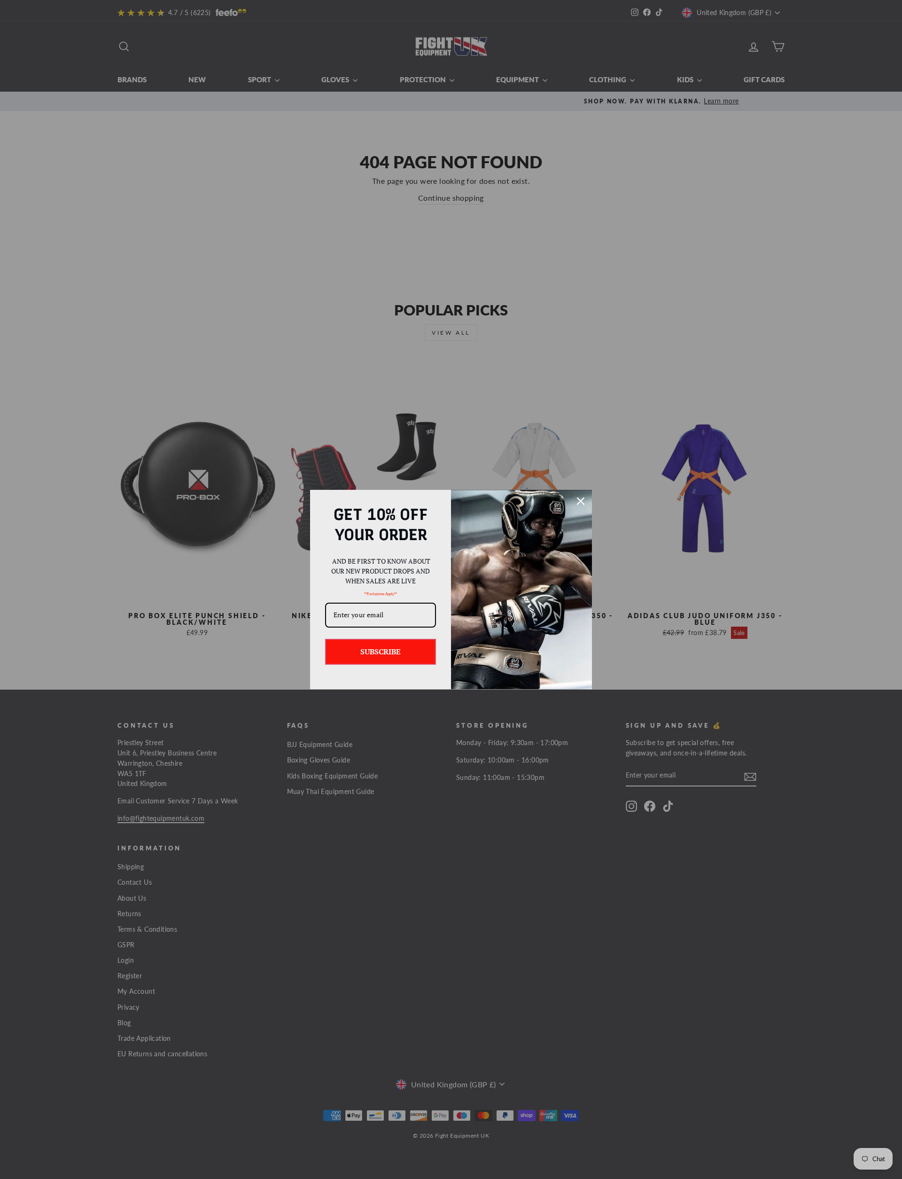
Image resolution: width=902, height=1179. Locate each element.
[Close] (580, 501)
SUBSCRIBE (380, 651)
